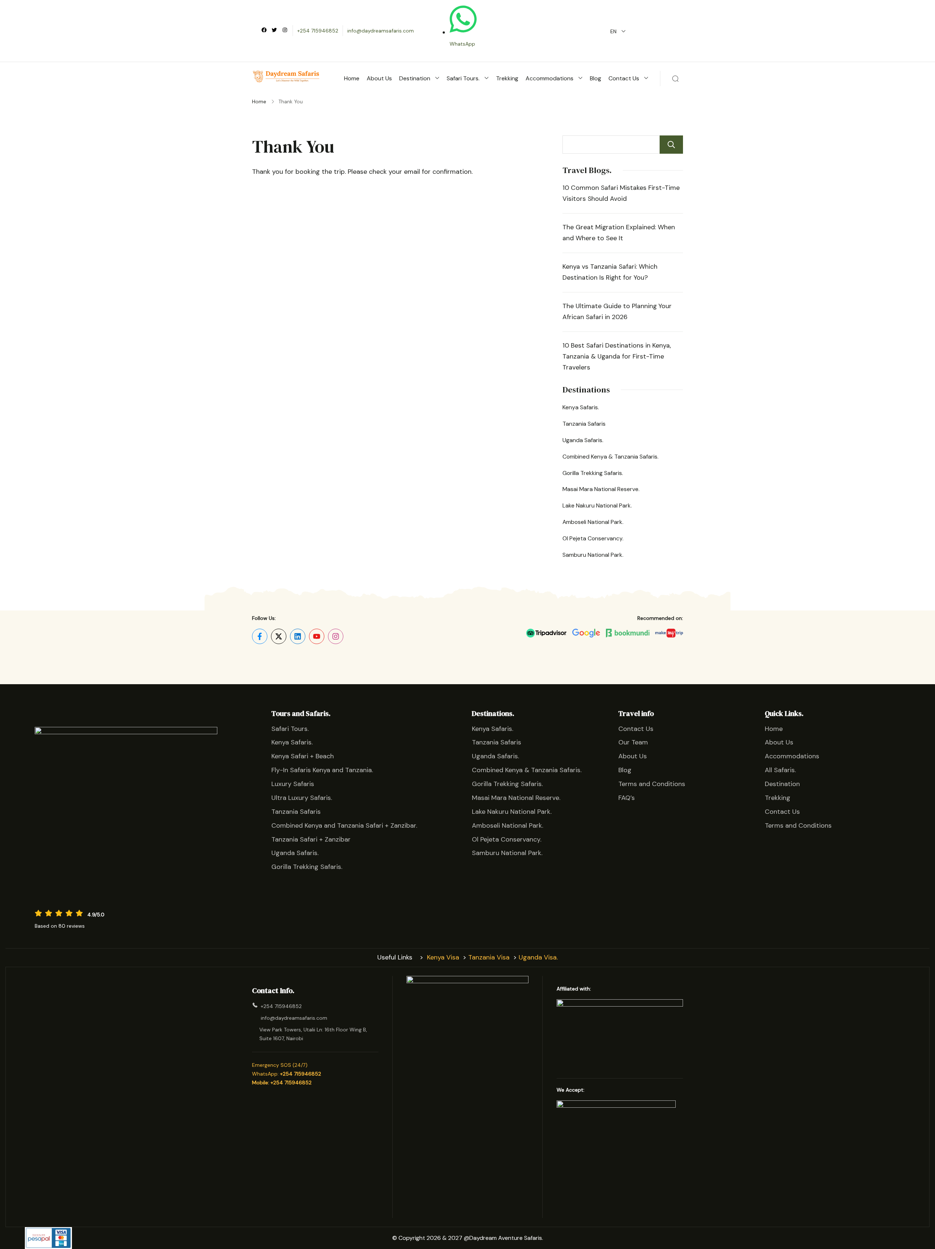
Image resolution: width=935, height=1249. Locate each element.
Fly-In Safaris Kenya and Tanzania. (322, 770)
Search (671, 144)
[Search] (675, 78)
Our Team (633, 742)
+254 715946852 (317, 30)
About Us (379, 78)
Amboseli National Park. (592, 522)
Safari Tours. (463, 78)
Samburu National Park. (592, 555)
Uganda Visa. (538, 957)
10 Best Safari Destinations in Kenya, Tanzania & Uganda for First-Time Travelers (616, 356)
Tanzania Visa (489, 957)
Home (351, 78)
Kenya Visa (443, 957)
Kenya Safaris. (580, 407)
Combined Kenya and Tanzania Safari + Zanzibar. (344, 825)
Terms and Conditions (651, 783)
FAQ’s (626, 797)
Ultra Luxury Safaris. (301, 797)
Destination (414, 78)
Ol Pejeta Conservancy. (592, 538)
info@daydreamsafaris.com (380, 30)
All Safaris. (780, 770)
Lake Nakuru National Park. (597, 505)
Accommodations (549, 78)
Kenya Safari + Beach (302, 756)
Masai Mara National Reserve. (601, 489)
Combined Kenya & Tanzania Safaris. (610, 456)
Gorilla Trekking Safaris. (592, 473)
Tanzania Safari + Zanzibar (311, 839)
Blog (595, 78)
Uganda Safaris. (582, 440)
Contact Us (623, 78)
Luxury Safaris (292, 783)
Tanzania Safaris (584, 424)
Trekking (507, 78)
